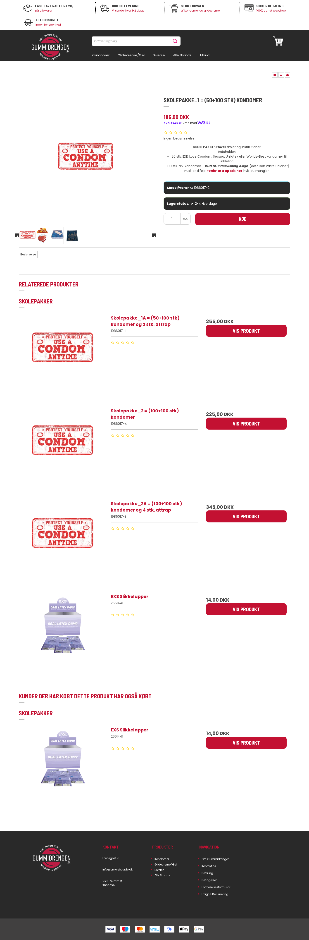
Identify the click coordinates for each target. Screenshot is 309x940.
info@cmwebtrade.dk (117, 869)
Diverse (159, 870)
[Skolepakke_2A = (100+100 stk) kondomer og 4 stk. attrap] (62, 544)
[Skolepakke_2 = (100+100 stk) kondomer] (62, 451)
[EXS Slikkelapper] (62, 637)
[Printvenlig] (287, 75)
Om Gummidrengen (216, 859)
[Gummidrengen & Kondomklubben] (50, 47)
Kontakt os (209, 866)
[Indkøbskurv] (278, 41)
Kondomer (161, 859)
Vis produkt (246, 330)
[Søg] (176, 41)
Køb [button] (243, 219)
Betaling (207, 873)
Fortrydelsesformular (216, 887)
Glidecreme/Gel (165, 864)
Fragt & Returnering (215, 894)
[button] (275, 75)
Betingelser (209, 880)
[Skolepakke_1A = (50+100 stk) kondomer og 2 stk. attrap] (62, 358)
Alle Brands (162, 875)
